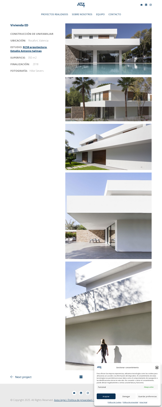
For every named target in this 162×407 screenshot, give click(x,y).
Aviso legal (143, 402)
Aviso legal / (61, 400)
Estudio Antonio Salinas (26, 51)
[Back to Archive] (81, 377)
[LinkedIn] (146, 5)
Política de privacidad (130, 402)
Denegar (126, 396)
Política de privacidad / (81, 400)
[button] (157, 367)
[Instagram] (151, 5)
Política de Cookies (114, 402)
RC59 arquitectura (35, 47)
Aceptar (106, 396)
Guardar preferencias (147, 396)
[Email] (141, 5)
